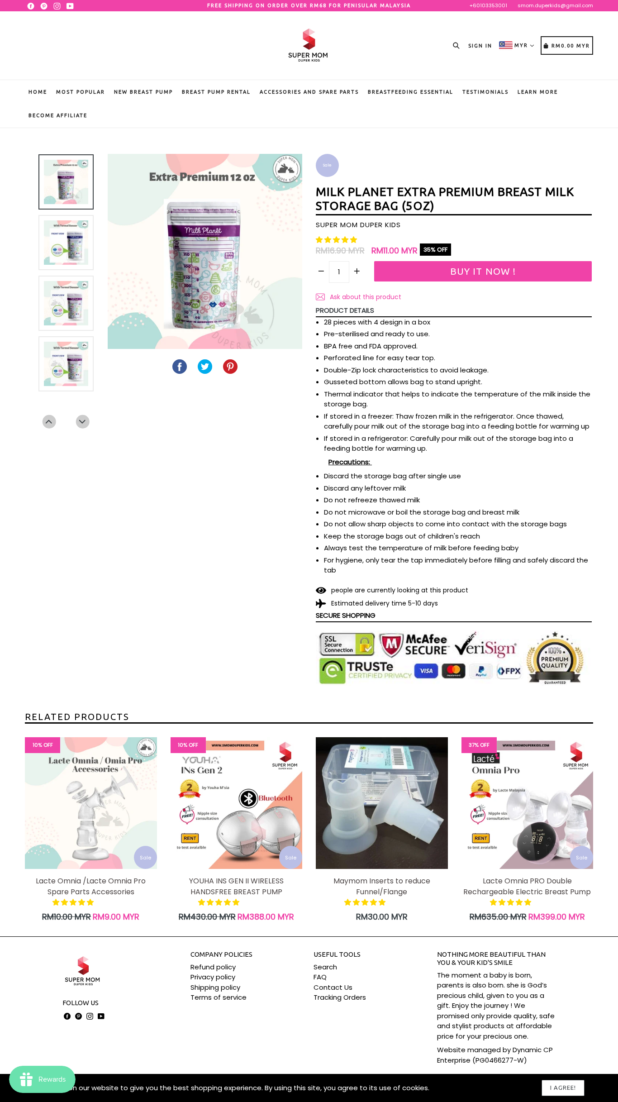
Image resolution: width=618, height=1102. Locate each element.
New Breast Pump (143, 92)
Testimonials (485, 92)
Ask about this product (364, 296)
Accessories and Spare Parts (309, 92)
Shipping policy (215, 987)
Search (325, 967)
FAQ (320, 977)
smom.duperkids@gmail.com (555, 5)
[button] (337, 239)
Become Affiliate (58, 115)
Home (38, 92)
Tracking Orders (340, 997)
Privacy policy (212, 977)
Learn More (538, 92)
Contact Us (333, 987)
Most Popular (80, 92)
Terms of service (218, 997)
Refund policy (213, 967)
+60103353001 (488, 5)
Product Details (345, 310)
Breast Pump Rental (216, 92)
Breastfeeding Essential (410, 92)
